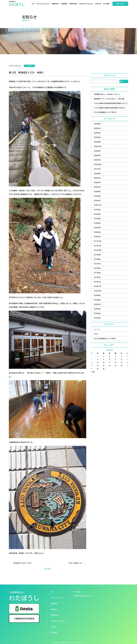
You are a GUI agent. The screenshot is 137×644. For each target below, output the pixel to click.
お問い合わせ (120, 3)
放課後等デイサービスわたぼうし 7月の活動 (109, 99)
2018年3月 (97, 227)
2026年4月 (97, 142)
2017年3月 (97, 273)
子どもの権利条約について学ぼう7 (105, 112)
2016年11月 (97, 286)
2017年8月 (97, 259)
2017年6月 (97, 268)
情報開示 (64, 3)
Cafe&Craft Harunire (86, 3)
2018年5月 (97, 218)
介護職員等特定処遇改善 (24, 618)
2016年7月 (97, 304)
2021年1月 (97, 169)
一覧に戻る (47, 568)
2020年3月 (97, 182)
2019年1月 (97, 200)
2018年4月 (97, 223)
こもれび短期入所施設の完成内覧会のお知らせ (109, 108)
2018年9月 (97, 209)
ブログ (96, 334)
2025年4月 (97, 155)
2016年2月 (97, 318)
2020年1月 (97, 187)
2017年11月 (97, 246)
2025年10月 (97, 146)
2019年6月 (97, 191)
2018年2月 (97, 232)
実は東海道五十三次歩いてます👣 (22, 563)
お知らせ (98, 3)
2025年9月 (97, 151)
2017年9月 (97, 255)
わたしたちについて (43, 3)
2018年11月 (97, 205)
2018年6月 (97, 214)
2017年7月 (97, 264)
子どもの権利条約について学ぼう (105, 338)
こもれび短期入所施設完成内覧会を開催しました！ (111, 103)
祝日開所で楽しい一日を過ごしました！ (107, 94)
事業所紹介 (55, 3)
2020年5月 (97, 173)
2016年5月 (97, 313)
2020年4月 (97, 178)
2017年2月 (97, 277)
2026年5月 (97, 137)
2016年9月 (97, 295)
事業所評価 (73, 3)
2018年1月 (97, 236)
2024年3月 (97, 160)
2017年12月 (97, 241)
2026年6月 (97, 133)
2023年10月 (97, 164)
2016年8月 (97, 300)
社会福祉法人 (17, 3)
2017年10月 (97, 250)
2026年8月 (97, 124)
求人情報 (106, 3)
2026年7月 (97, 128)
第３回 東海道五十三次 (75, 563)
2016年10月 (97, 291)
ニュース (97, 329)
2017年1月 (97, 282)
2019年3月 (97, 196)
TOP (33, 3)
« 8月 (93, 372)
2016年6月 (97, 309)
